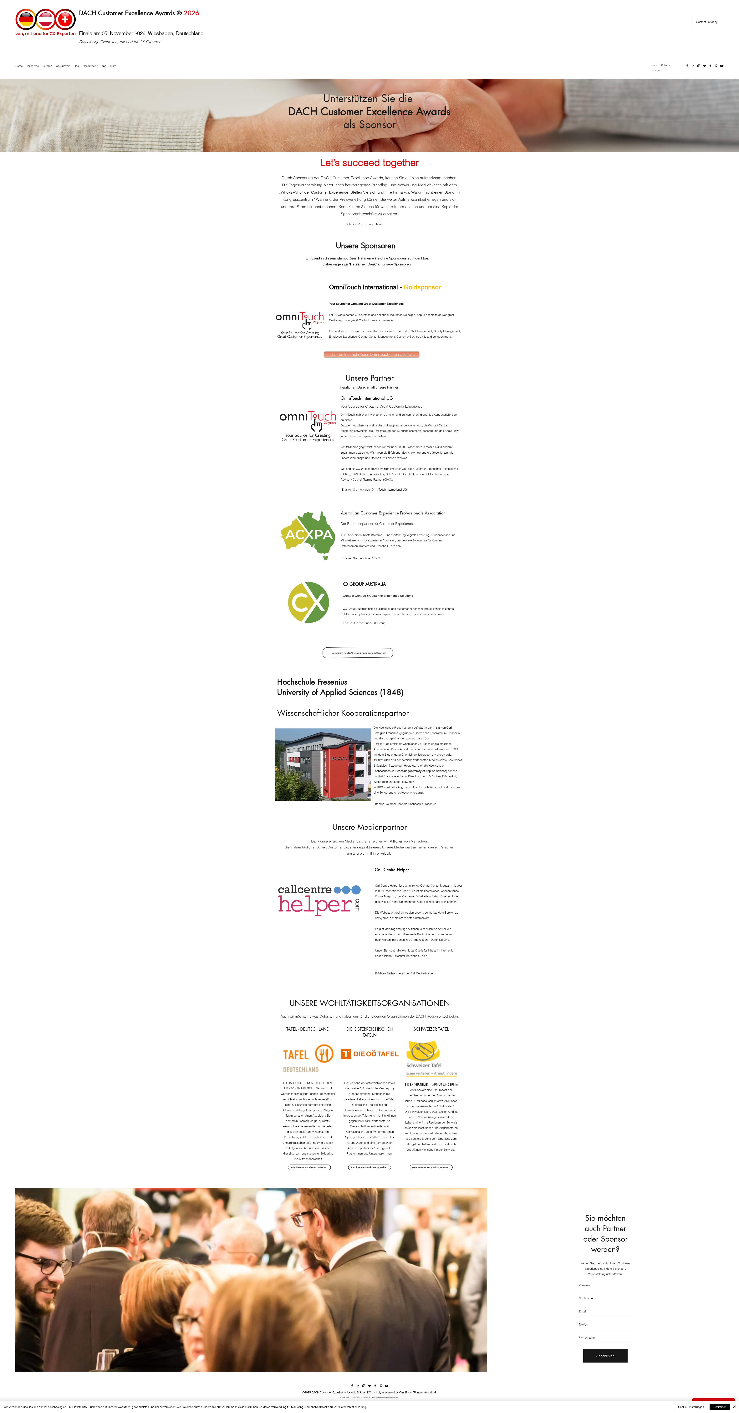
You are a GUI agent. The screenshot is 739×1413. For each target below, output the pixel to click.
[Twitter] (704, 66)
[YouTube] (722, 66)
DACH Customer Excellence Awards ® (139, 13)
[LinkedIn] (693, 66)
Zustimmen (719, 1407)
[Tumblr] (710, 66)
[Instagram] (699, 66)
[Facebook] (687, 66)
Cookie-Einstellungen (691, 1407)
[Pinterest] (716, 66)
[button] (369, 1167)
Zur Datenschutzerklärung (350, 1407)
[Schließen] (734, 1407)
